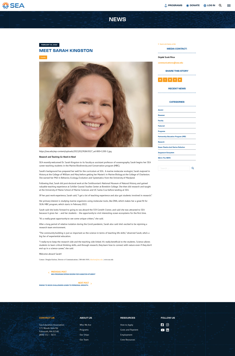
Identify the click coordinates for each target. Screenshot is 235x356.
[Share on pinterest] (175, 80)
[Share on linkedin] (170, 80)
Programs (161, 131)
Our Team (84, 339)
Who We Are (85, 324)
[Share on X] (165, 80)
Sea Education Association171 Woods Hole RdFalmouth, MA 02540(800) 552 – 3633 (51, 329)
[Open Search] (220, 5)
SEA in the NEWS (164, 158)
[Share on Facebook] (160, 80)
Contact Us (46, 318)
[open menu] (229, 5)
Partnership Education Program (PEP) (172, 136)
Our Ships (84, 334)
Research (161, 142)
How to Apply (126, 324)
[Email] (180, 80)
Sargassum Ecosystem (166, 152)
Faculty (43, 57)
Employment (126, 334)
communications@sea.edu (170, 62)
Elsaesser (161, 115)
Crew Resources (127, 339)
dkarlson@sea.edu (96, 260)
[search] (193, 168)
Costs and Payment (129, 329)
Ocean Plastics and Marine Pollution (171, 147)
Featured (161, 126)
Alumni (160, 110)
